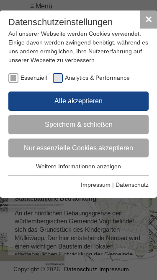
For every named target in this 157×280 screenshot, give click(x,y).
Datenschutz (132, 184)
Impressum (96, 184)
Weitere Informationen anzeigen (78, 166)
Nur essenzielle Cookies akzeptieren (78, 148)
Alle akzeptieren (78, 101)
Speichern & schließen (79, 124)
